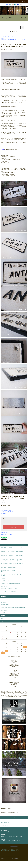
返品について (4, 532)
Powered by (3, 858)
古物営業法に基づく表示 (15, 850)
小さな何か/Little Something (10, 36)
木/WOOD (3, 599)
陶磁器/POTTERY (4, 604)
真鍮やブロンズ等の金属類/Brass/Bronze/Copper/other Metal (14, 39)
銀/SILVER (3, 602)
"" (8, 17)
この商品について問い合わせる (7, 511)
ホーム (2, 36)
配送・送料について (12, 849)
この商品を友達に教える (6, 510)
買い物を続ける (4, 513)
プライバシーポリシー (5, 852)
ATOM (13, 852)
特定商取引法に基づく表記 (6, 534)
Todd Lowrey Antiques (14, 10)
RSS (10, 852)
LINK (2, 618)
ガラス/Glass (4, 610)
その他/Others (4, 612)
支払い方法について (4, 849)
